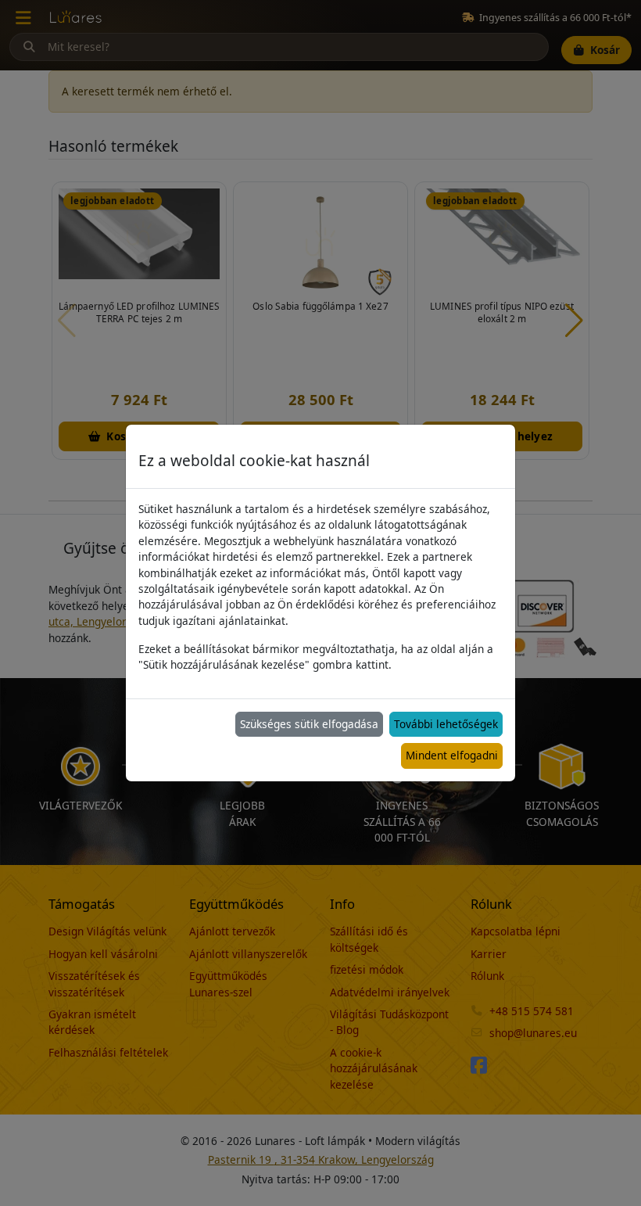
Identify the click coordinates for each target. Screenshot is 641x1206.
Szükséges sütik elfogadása (309, 723)
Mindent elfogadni (452, 755)
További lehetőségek (446, 723)
